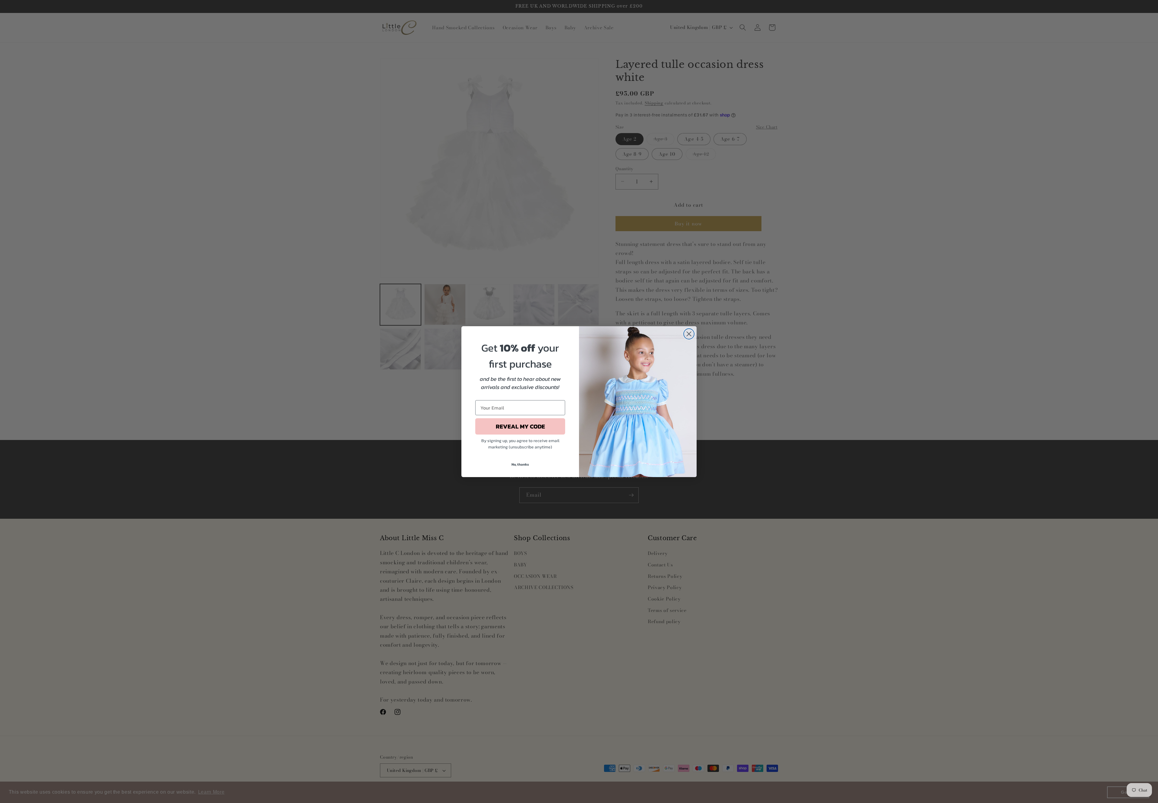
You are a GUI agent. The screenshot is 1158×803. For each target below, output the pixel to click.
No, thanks (520, 464)
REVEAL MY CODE (520, 426)
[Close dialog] (689, 334)
